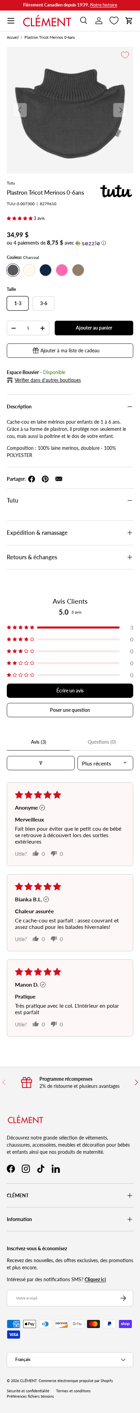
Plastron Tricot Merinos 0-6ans (49, 37)
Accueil (13, 37)
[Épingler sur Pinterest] (45, 479)
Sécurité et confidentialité (28, 1391)
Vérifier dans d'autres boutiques (48, 380)
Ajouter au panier (94, 328)
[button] (129, 20)
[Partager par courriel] (59, 479)
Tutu (11, 183)
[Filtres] (41, 763)
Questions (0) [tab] (102, 742)
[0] (114, 20)
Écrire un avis (70, 690)
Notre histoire (103, 4)
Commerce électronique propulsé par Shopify (76, 1381)
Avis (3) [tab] (38, 742)
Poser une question (70, 710)
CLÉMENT (28, 1381)
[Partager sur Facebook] (31, 479)
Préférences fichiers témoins (30, 1396)
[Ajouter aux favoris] (125, 55)
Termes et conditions (73, 1391)
